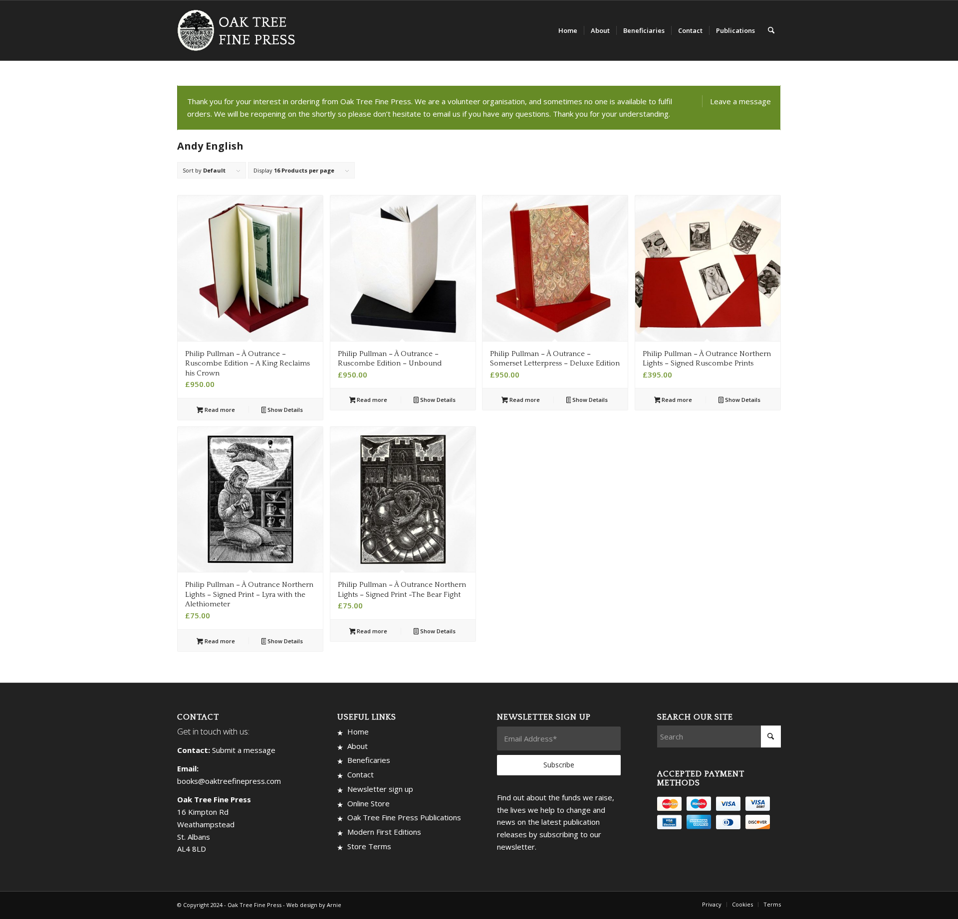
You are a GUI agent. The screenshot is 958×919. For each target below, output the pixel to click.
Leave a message (740, 101)
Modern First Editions (384, 832)
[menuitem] (568, 30)
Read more (219, 409)
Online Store (368, 803)
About (357, 746)
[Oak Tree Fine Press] (241, 30)
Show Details (284, 409)
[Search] (771, 30)
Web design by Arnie (313, 905)
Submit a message (243, 750)
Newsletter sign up (380, 789)
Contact (360, 774)
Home (358, 731)
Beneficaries (368, 760)
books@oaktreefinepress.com (229, 781)
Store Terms (369, 846)
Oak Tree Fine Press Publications (404, 817)
